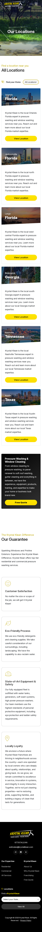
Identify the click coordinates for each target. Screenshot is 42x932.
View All (21, 906)
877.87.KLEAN (21, 842)
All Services (6, 875)
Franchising (28, 875)
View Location (21, 138)
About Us (28, 866)
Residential (5, 866)
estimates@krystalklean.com (21, 847)
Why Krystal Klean (31, 871)
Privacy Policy (25, 920)
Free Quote (21, 502)
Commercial (6, 871)
